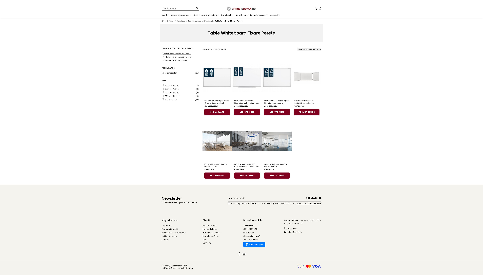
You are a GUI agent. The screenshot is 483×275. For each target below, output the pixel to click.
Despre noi (166, 225)
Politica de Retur (210, 229)
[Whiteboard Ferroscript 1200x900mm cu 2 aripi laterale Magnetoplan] (306, 77)
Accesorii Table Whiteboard (175, 60)
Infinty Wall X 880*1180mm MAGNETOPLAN (215, 165)
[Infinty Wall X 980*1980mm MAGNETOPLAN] (277, 141)
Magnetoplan (171, 73)
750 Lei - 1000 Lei (172, 96)
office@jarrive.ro (294, 232)
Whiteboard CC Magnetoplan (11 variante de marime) (276, 101)
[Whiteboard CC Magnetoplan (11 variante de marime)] (277, 77)
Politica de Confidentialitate (309, 203)
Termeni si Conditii (170, 229)
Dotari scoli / (182, 21)
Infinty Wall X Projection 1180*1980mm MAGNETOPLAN (246, 165)
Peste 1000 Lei (171, 99)
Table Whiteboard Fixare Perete (177, 54)
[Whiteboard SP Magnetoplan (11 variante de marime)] (217, 77)
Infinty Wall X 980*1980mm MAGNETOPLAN (275, 165)
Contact (165, 239)
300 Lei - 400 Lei (172, 89)
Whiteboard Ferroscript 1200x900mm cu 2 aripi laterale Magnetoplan (303, 101)
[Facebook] (239, 254)
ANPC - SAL (207, 243)
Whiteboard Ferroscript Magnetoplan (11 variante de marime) (246, 101)
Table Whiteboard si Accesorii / (201, 21)
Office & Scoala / (169, 21)
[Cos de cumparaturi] (320, 8)
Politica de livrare (169, 236)
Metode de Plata (210, 225)
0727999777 (292, 228)
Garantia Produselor (212, 232)
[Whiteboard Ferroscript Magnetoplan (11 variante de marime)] (247, 77)
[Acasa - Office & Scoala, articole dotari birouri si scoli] (241, 8)
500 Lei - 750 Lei (172, 92)
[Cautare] (197, 8)
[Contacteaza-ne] (316, 8)
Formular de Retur (210, 236)
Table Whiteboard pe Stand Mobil (178, 57)
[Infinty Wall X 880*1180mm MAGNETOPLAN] (217, 141)
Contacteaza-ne (256, 244)
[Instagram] (244, 254)
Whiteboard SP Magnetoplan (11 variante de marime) (216, 101)
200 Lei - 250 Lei (172, 85)
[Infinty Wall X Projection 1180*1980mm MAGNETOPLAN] (247, 141)
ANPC (205, 239)
